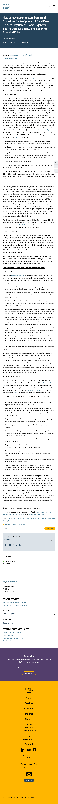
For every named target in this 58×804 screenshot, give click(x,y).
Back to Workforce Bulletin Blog (15, 524)
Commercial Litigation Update (12, 632)
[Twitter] (16, 545)
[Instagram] (23, 758)
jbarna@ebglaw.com (8, 591)
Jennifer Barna (46, 518)
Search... (7, 540)
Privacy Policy (16, 797)
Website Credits (31, 797)
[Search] (50, 6)
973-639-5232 (6, 589)
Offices (29, 733)
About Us (29, 719)
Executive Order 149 (36, 78)
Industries (29, 708)
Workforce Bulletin (9, 38)
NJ (9, 521)
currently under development (43, 130)
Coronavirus (11, 518)
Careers (29, 724)
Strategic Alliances (29, 739)
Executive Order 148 (22, 225)
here (17, 137)
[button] (56, 162)
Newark (5, 588)
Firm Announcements (29, 730)
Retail (30, 55)
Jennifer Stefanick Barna (11, 58)
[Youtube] (10, 545)
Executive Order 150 (18, 275)
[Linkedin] (20, 545)
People (29, 698)
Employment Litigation (9, 586)
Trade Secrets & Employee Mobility (14, 638)
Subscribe (50, 529)
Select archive (8, 623)
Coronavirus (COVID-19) (18, 55)
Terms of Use (23, 797)
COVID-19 (36, 518)
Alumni (29, 736)
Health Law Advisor (9, 635)
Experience (29, 727)
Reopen (13, 521)
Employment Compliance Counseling (15, 602)
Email (5, 528)
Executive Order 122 (34, 390)
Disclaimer (10, 797)
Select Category (9, 614)
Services (29, 703)
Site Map (4, 797)
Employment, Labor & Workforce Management (18, 605)
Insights (29, 713)
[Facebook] (13, 545)
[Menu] (53, 6)
